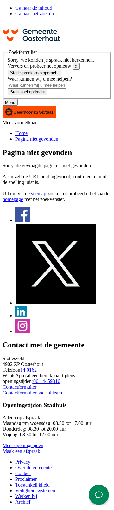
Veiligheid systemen (35, 490)
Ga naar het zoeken (34, 13)
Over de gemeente (33, 467)
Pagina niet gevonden (36, 139)
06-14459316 (46, 381)
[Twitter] (55, 302)
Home (21, 133)
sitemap (38, 193)
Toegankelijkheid (32, 484)
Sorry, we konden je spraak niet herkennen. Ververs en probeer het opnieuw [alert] (51, 63)
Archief (22, 502)
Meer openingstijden (23, 445)
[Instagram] (22, 331)
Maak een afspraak (21, 451)
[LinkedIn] (21, 315)
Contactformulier (19, 387)
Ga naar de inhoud (33, 7)
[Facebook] (22, 220)
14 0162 (28, 369)
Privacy (22, 462)
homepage (13, 199)
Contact (23, 473)
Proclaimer (26, 479)
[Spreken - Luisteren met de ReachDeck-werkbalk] (29, 112)
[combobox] (37, 85)
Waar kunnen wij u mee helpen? (40, 79)
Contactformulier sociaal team (32, 392)
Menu (10, 102)
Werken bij (26, 496)
